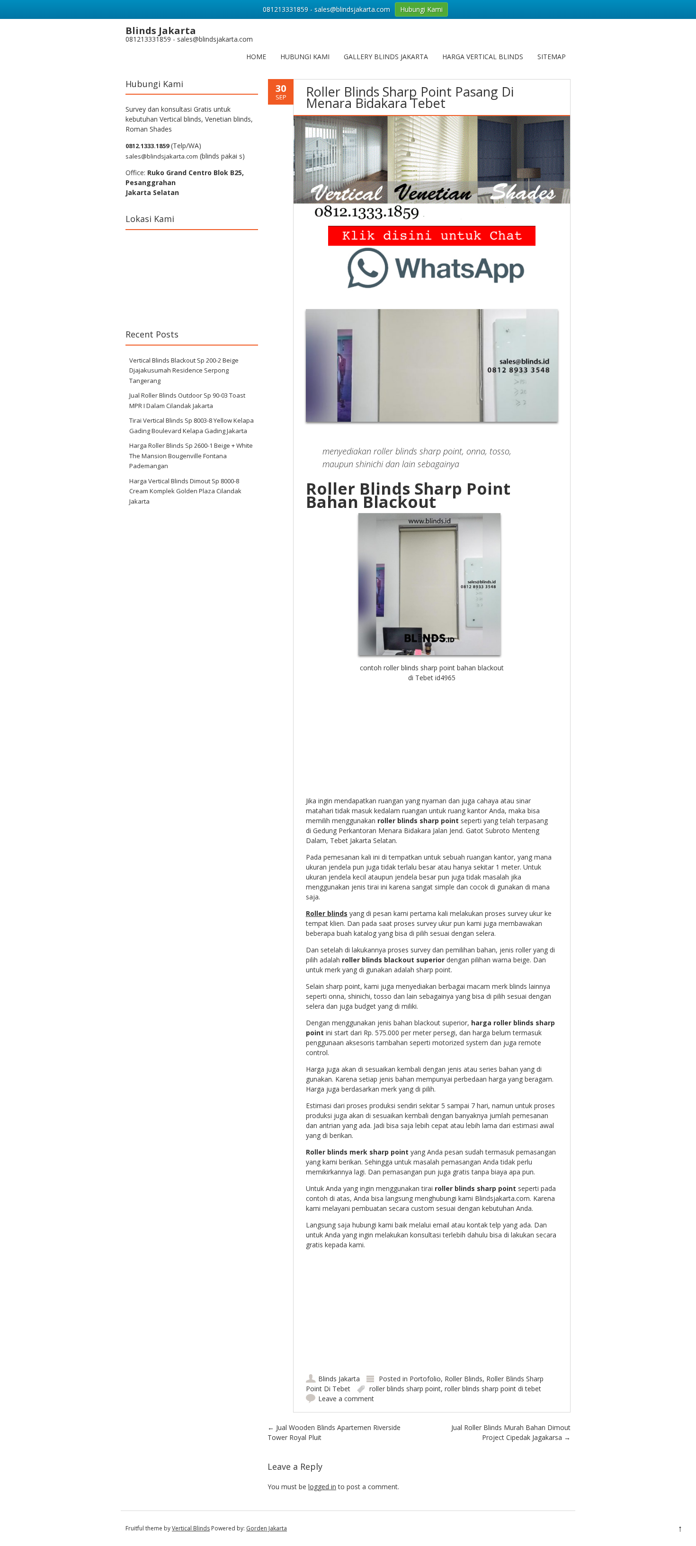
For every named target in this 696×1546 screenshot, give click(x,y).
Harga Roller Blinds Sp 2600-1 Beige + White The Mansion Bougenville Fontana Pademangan (191, 455)
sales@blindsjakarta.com (161, 156)
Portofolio (425, 1378)
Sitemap (551, 56)
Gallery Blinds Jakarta (386, 56)
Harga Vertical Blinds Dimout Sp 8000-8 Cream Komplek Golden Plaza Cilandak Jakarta (185, 491)
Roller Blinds (463, 1378)
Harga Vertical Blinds (482, 56)
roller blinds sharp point (405, 1388)
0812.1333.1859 (147, 146)
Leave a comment (346, 1398)
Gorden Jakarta (266, 1528)
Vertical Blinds (191, 1528)
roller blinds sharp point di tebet (493, 1388)
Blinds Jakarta (339, 1378)
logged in (322, 1486)
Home (256, 56)
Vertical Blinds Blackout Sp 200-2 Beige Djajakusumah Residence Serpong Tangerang (184, 370)
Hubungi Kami (305, 56)
